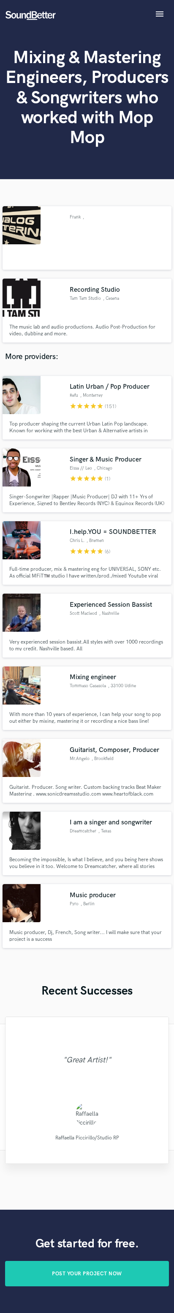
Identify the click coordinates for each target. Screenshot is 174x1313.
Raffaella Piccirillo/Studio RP (87, 1138)
